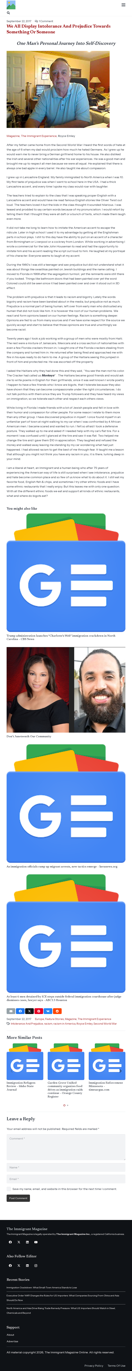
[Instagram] (35, 1265)
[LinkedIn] (27, 1242)
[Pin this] (38, 1011)
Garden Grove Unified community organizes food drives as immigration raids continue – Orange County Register (65, 1090)
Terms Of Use (116, 1365)
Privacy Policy (94, 1365)
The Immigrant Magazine (27, 1229)
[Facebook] (10, 1242)
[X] (18, 1242)
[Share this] (20, 1011)
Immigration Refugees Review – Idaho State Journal (21, 1086)
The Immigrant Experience (39, 136)
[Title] (11, 4)
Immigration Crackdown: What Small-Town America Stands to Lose (42, 1287)
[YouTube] (35, 1242)
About (10, 1334)
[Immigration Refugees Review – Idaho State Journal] (25, 1061)
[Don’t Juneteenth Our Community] (66, 690)
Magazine (13, 136)
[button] (123, 5)
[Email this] (11, 1011)
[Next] (120, 1071)
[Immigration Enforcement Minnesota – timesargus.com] (107, 1061)
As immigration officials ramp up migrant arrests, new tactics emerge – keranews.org (62, 866)
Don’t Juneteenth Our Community (29, 736)
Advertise (12, 1341)
